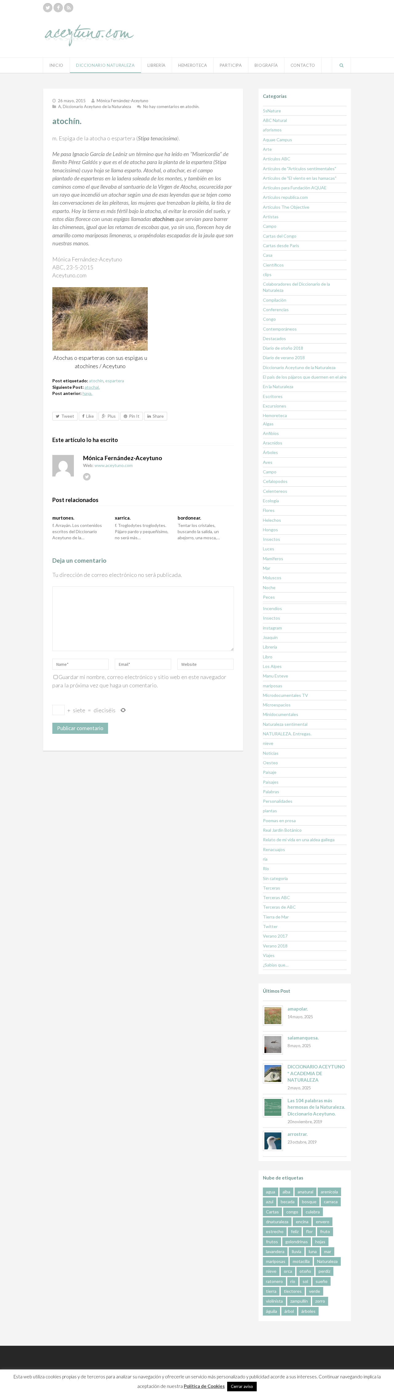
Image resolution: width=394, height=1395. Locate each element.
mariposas (272, 685)
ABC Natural (275, 120)
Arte (267, 149)
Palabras (271, 791)
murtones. (63, 518)
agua (270, 1191)
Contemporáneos (280, 329)
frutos (272, 1241)
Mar (266, 568)
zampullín (299, 1301)
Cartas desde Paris (281, 245)
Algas (268, 423)
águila (271, 1311)
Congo (269, 319)
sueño (322, 1281)
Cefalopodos (275, 481)
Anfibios (271, 433)
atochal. (92, 387)
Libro (267, 656)
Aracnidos (272, 442)
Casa (267, 255)
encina (302, 1221)
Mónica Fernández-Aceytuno (122, 100)
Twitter (270, 926)
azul (269, 1201)
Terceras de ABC (279, 907)
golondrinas (296, 1241)
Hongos (270, 529)
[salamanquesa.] (273, 1045)
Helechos (272, 520)
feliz (295, 1231)
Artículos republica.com (285, 197)
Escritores (273, 396)
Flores (269, 510)
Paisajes (271, 782)
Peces (269, 597)
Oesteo (270, 762)
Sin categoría (275, 878)
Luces (268, 548)
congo (292, 1211)
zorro (320, 1301)
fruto (325, 1231)
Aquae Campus (277, 139)
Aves (267, 462)
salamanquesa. (303, 1037)
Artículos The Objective (286, 207)
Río (266, 868)
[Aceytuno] (89, 28)
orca (288, 1271)
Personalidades (277, 801)
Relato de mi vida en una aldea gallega (299, 839)
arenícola (329, 1191)
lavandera (275, 1251)
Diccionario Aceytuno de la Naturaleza (97, 106)
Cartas (272, 1211)
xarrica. (123, 518)
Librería (156, 65)
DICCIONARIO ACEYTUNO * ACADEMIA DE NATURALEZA (316, 1073)
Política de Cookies (204, 1386)
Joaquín (270, 637)
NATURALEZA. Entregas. (287, 733)
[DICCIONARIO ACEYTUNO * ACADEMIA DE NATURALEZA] (273, 1073)
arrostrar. (297, 1134)
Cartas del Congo (279, 236)
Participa (231, 65)
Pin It (134, 416)
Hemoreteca (275, 415)
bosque (309, 1201)
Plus (111, 416)
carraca (331, 1201)
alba (286, 1191)
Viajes (269, 955)
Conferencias (276, 309)
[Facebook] (58, 7)
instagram (272, 627)
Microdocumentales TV (285, 695)
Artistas (271, 216)
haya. (87, 393)
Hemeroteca (192, 65)
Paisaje (269, 772)
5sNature (272, 110)
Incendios (272, 608)
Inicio (56, 65)
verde (314, 1291)
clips (267, 274)
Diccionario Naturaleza (105, 65)
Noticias (271, 753)
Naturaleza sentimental (285, 724)
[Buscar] (341, 65)
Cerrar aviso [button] (242, 1386)
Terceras (271, 887)
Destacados (274, 338)
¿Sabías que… (275, 964)
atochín (96, 380)
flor (309, 1231)
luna (313, 1251)
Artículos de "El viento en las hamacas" (299, 178)
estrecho (274, 1231)
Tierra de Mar (276, 916)
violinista (274, 1301)
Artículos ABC (276, 158)
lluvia (296, 1251)
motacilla (301, 1261)
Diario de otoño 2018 (283, 348)
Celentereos (275, 491)
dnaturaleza (277, 1221)
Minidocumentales (280, 714)
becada (288, 1201)
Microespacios (277, 704)
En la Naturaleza (278, 386)
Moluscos (272, 577)
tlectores (293, 1291)
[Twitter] (47, 7)
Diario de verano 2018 (284, 357)
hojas (320, 1241)
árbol (289, 1311)
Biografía (266, 65)
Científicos (273, 264)
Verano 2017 (275, 936)
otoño (305, 1271)
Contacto (303, 65)
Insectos (271, 539)
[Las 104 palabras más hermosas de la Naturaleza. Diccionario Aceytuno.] (273, 1107)
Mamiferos (273, 558)
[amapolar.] (273, 1016)
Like (90, 416)
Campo (269, 226)
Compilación (274, 300)
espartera (114, 380)
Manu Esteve (275, 675)
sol (305, 1281)
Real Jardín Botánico (282, 830)
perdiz (324, 1271)
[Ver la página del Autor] (63, 465)
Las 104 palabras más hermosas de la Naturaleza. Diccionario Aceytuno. (316, 1107)
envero (322, 1221)
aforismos (272, 129)
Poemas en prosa (279, 820)
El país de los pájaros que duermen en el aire (305, 377)
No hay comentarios (171, 106)
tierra (271, 1291)
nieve (268, 743)
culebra (313, 1211)
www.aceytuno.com (113, 465)
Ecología (271, 500)
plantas (270, 810)
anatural (305, 1191)
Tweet (67, 416)
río (292, 1281)
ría (265, 859)
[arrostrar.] (273, 1141)
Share (158, 416)
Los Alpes (272, 666)
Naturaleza (327, 1261)
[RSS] (68, 7)
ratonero (274, 1281)
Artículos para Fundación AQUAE (295, 187)
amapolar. (297, 1008)
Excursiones (274, 405)
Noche (269, 587)
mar (327, 1251)
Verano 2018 (275, 945)
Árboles (270, 452)
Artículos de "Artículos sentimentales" (299, 168)
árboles (308, 1311)
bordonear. (189, 518)
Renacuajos (274, 849)
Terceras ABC (276, 897)
